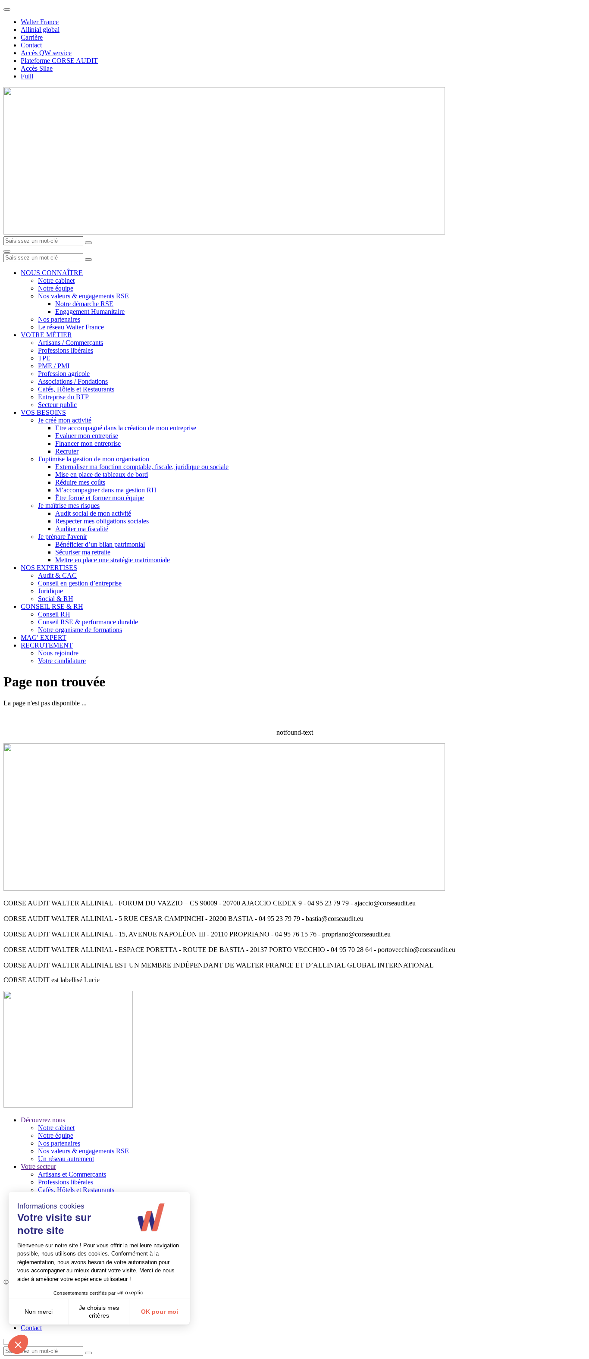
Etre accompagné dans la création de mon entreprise (125, 428)
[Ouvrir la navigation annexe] (6, 9)
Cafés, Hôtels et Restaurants (76, 389)
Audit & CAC (57, 575)
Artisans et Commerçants (72, 1174)
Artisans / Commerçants (70, 342)
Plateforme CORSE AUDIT (59, 60)
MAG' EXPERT (43, 637)
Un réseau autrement (66, 1158)
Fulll (27, 76)
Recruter (66, 451)
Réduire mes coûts (80, 482)
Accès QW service (46, 52)
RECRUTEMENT (47, 645)
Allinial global (40, 29)
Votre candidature (62, 660)
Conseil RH (54, 614)
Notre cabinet (56, 280)
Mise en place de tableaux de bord (101, 474)
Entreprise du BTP (63, 397)
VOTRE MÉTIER (46, 334)
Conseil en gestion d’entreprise (80, 583)
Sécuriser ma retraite (82, 552)
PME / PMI (53, 365)
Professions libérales (65, 350)
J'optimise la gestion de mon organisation (93, 459)
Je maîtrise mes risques (69, 505)
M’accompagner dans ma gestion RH (106, 490)
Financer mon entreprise (88, 443)
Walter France (40, 21)
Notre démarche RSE (84, 303)
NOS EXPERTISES (49, 567)
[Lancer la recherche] (88, 242)
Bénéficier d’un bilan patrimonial (100, 544)
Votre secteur (38, 1166)
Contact (31, 45)
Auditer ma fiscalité (81, 528)
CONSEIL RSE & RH (52, 606)
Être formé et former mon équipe (99, 497)
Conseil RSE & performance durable (88, 622)
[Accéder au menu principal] (6, 251)
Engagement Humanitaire (90, 311)
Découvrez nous (43, 1120)
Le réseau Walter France (71, 327)
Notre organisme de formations (80, 629)
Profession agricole (64, 373)
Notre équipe (55, 288)
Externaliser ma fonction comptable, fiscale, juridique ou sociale (142, 466)
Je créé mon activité (64, 420)
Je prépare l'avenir (62, 536)
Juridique (50, 591)
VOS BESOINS (43, 412)
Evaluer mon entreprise (86, 435)
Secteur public (57, 404)
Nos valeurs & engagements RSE (83, 296)
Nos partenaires (59, 319)
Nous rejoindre (58, 653)
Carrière (32, 37)
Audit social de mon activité (93, 513)
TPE (44, 358)
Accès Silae (37, 68)
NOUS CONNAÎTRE (52, 272)
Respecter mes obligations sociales (102, 521)
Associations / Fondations (73, 381)
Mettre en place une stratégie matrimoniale (112, 560)
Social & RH (55, 598)
